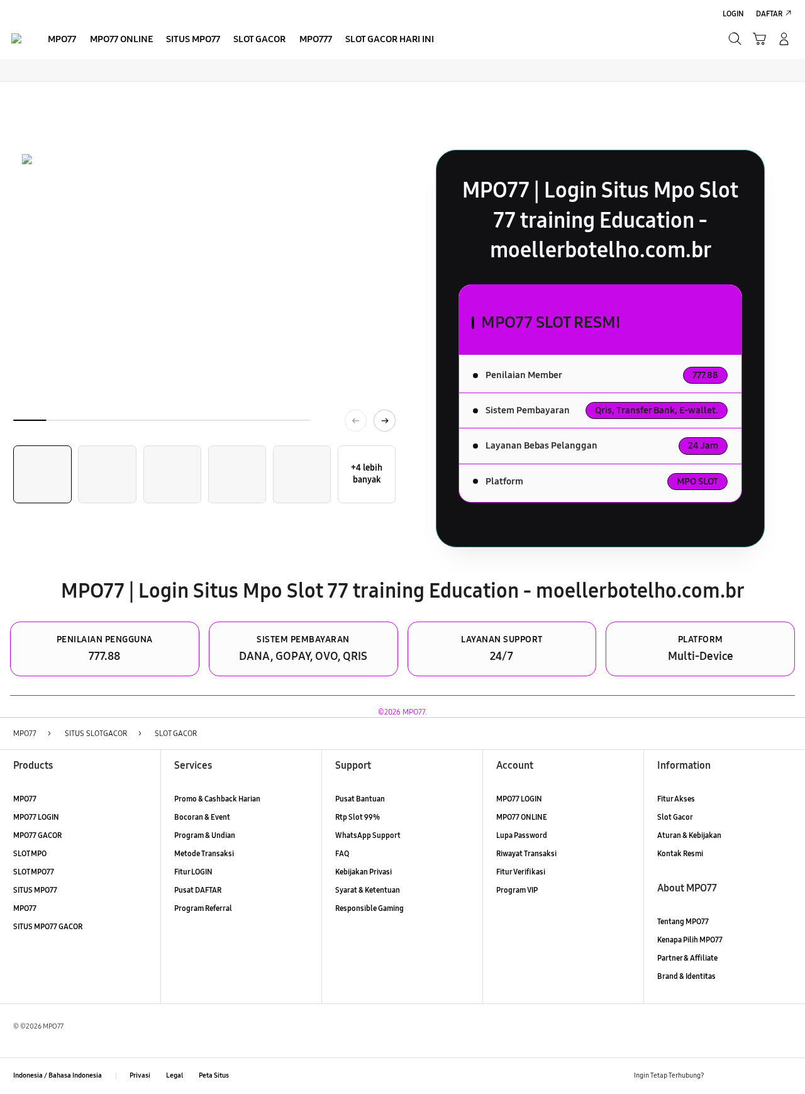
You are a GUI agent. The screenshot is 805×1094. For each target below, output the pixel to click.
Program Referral (203, 908)
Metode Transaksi (204, 853)
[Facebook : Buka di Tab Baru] (719, 1076)
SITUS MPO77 (35, 890)
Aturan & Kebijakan (689, 835)
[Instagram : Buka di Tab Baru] (763, 1076)
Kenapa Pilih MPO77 (690, 939)
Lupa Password (521, 835)
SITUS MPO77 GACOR (47, 926)
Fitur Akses (676, 798)
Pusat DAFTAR (197, 890)
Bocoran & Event (202, 817)
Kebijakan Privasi (363, 871)
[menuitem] (62, 40)
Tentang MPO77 (683, 921)
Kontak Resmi (680, 853)
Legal (174, 1075)
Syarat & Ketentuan (367, 890)
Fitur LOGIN (193, 871)
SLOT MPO (30, 853)
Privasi (140, 1075)
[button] (759, 38)
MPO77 (24, 798)
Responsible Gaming (369, 908)
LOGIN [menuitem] (733, 13)
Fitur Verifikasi (520, 871)
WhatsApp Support (368, 835)
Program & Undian (204, 835)
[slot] (16, 38)
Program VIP (517, 890)
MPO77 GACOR (37, 835)
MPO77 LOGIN (36, 817)
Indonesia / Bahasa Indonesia (57, 1075)
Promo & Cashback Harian (217, 798)
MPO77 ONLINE (521, 817)
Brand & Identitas (686, 976)
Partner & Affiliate (687, 958)
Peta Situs (214, 1075)
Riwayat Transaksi (526, 853)
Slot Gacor (675, 817)
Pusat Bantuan (360, 798)
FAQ (342, 853)
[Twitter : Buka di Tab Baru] (741, 1076)
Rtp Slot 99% (357, 817)
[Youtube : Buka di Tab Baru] (784, 1076)
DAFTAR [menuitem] (769, 13)
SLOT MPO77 (33, 871)
